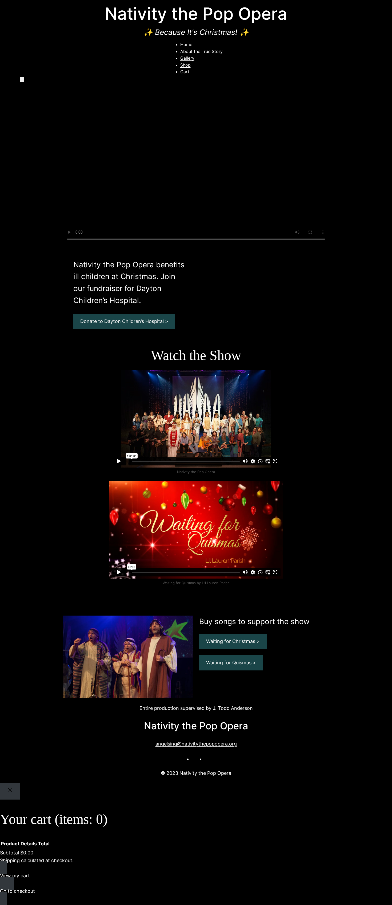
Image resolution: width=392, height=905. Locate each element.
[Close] (10, 791)
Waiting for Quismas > (231, 662)
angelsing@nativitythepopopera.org (196, 744)
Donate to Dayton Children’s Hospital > (124, 321)
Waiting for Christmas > (233, 641)
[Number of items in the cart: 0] (22, 79)
